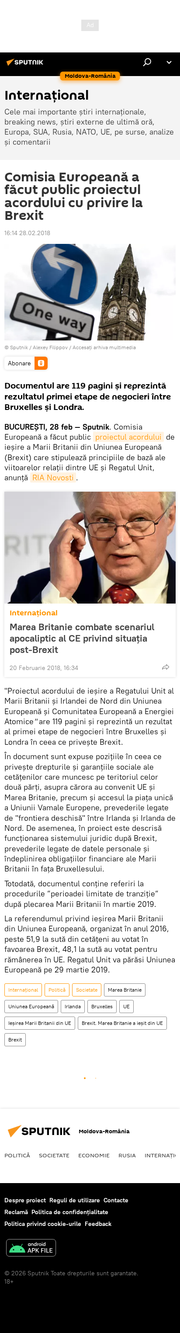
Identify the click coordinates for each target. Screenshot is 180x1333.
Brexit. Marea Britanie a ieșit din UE (122, 1023)
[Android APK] (31, 1249)
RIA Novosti (53, 477)
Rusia (127, 1155)
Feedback (98, 1224)
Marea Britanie (125, 989)
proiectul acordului (128, 437)
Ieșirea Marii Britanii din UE (39, 1023)
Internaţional (34, 612)
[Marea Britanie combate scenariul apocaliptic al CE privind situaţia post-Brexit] (90, 548)
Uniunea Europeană (31, 1006)
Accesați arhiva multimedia (104, 347)
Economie (94, 1155)
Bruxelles (102, 1006)
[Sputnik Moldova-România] (26, 65)
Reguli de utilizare (74, 1200)
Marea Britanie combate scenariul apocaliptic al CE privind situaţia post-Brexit (82, 638)
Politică (57, 989)
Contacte (116, 1200)
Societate (86, 989)
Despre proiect (25, 1200)
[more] (165, 667)
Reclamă (16, 1212)
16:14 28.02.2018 (27, 233)
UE (126, 1006)
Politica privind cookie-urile (42, 1224)
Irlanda (73, 1006)
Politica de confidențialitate (69, 1212)
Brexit (15, 1039)
